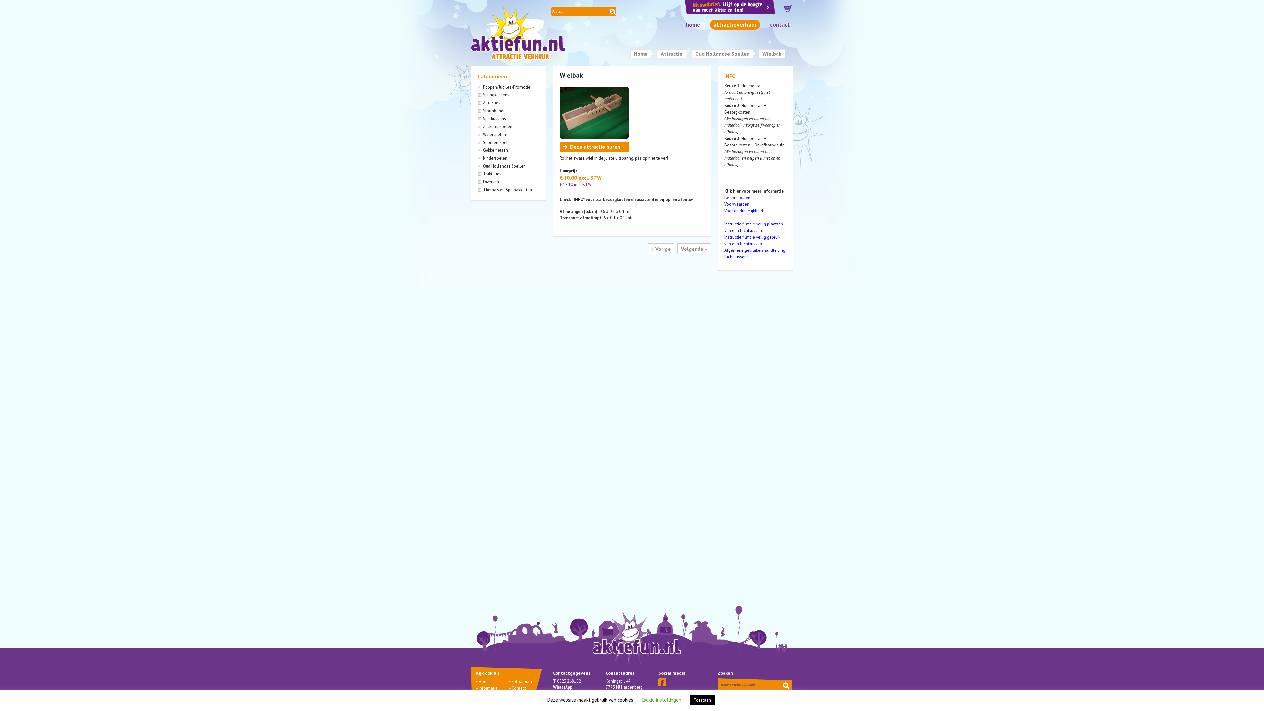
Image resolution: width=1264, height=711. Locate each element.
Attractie (671, 53)
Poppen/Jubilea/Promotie (506, 87)
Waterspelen (494, 134)
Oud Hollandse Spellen (722, 53)
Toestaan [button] (702, 700)
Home (693, 24)
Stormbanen (494, 111)
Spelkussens (494, 118)
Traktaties (492, 174)
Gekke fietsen (495, 150)
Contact (780, 24)
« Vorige (661, 249)
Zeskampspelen (497, 126)
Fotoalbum (522, 681)
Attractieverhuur (735, 24)
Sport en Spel (495, 142)
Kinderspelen (495, 158)
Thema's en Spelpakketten (507, 190)
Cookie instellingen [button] (661, 700)
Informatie (488, 688)
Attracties (491, 103)
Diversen (491, 182)
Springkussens (496, 95)
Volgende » (694, 249)
